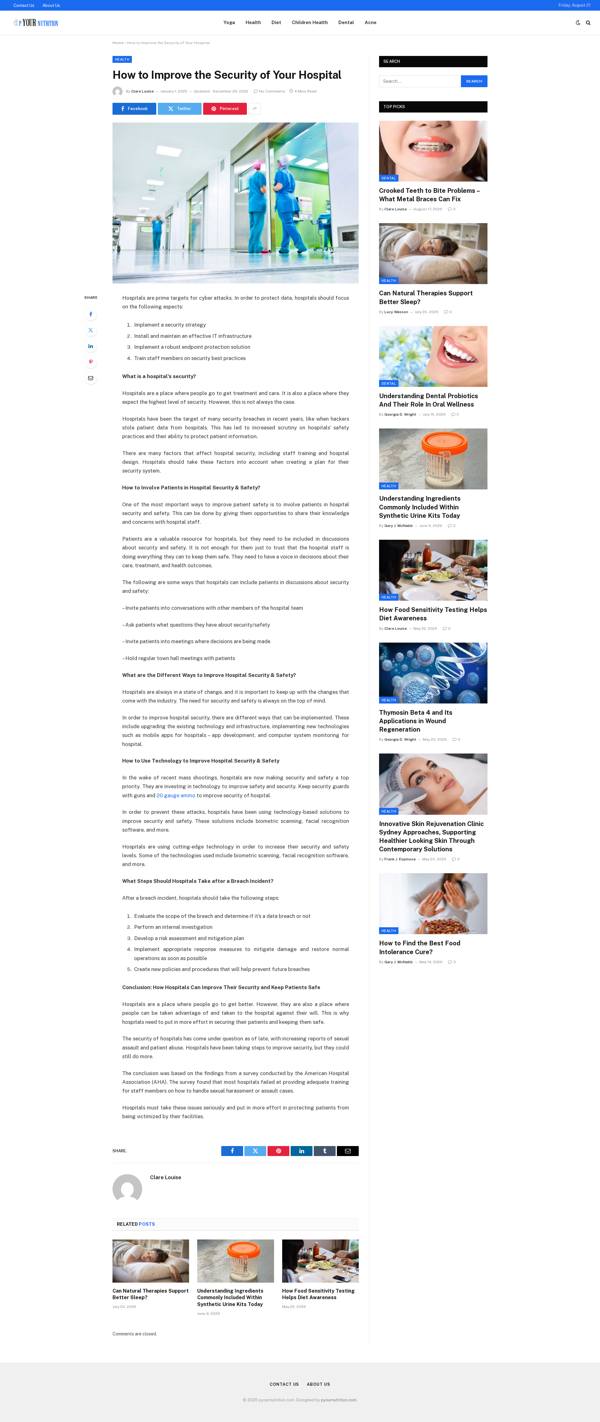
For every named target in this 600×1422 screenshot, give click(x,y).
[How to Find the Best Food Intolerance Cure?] (433, 903)
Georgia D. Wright (400, 414)
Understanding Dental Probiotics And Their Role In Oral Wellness (428, 400)
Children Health (310, 22)
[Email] (90, 378)
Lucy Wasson (396, 312)
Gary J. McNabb (398, 525)
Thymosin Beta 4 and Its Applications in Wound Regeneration (415, 721)
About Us (51, 5)
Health (253, 22)
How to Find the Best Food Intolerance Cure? (419, 947)
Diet (276, 22)
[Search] (588, 23)
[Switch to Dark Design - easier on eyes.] (578, 22)
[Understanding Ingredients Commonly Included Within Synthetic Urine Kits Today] (235, 1261)
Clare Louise (142, 91)
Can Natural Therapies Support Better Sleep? (150, 1294)
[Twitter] (90, 330)
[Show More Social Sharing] (254, 109)
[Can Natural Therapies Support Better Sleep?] (150, 1261)
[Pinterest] (90, 362)
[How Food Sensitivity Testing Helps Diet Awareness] (320, 1261)
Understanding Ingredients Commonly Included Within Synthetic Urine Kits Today (230, 1298)
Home (117, 43)
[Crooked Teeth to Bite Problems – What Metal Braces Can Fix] (433, 151)
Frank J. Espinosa (400, 859)
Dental (346, 22)
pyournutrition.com (339, 1400)
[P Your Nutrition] (35, 22)
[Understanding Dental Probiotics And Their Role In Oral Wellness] (433, 356)
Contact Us (23, 5)
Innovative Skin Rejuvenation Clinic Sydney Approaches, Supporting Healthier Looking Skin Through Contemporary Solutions (431, 836)
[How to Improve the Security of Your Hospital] (235, 203)
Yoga (229, 22)
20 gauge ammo (176, 795)
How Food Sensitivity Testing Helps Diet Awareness (318, 1294)
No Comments (272, 91)
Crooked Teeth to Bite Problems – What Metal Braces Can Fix (429, 195)
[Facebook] (90, 314)
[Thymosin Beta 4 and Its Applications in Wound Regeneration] (433, 673)
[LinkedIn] (90, 346)
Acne (371, 22)
